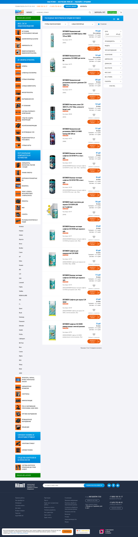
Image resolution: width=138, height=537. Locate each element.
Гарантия (17, 513)
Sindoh (21, 330)
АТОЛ (20, 373)
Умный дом (25, 427)
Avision (21, 235)
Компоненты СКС (27, 45)
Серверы (24, 66)
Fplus (20, 261)
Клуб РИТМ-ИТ (19, 516)
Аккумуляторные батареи (30, 39)
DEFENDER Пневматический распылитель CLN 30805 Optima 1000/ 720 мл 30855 (74, 33)
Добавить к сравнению (94, 44)
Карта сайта (47, 515)
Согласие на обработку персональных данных (71, 508)
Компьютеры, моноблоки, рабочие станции (28, 165)
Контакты (83, 6)
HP (20, 257)
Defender (21, 326)
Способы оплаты (19, 505)
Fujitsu (21, 287)
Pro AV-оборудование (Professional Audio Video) (30, 407)
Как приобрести (19, 500)
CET (20, 274)
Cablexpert (22, 339)
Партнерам (47, 498)
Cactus (21, 351)
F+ (19, 304)
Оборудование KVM (28, 99)
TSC (20, 300)
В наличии (103, 24)
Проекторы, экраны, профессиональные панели (28, 379)
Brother (21, 248)
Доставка (18, 508)
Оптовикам (18, 503)
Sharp (20, 364)
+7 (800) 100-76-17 (116, 497)
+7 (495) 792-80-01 (55, 6)
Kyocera (21, 239)
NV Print (21, 343)
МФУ (23, 208)
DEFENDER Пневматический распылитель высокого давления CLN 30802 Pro (74, 82)
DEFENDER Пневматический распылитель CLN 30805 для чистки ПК (74, 58)
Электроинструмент (28, 443)
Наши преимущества (71, 519)
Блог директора (48, 512)
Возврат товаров (20, 510)
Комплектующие (27, 400)
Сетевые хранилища (28, 79)
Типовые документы (49, 510)
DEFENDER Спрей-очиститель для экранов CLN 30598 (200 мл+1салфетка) (73, 204)
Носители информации (29, 125)
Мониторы (25, 186)
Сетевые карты (26, 145)
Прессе (46, 500)
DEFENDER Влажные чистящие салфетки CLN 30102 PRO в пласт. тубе (73, 180)
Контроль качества (70, 512)
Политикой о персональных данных (19, 533)
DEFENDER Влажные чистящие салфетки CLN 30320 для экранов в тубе (74, 228)
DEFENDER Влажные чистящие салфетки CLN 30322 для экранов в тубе (74, 277)
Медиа (67, 522)
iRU (20, 269)
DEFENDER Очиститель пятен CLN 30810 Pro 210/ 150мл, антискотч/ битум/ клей (73, 106)
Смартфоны (25, 394)
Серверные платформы (29, 73)
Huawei (21, 265)
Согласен (67, 531)
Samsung (21, 317)
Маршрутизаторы (27, 92)
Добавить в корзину (92, 48)
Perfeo (21, 334)
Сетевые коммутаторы (29, 86)
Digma (20, 356)
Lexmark (21, 282)
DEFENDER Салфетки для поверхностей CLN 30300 (71, 252)
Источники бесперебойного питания (30, 32)
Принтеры (25, 201)
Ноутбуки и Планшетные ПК (29, 179)
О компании (68, 498)
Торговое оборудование (29, 414)
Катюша (21, 226)
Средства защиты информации (27, 119)
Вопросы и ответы (49, 507)
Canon (20, 252)
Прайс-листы (48, 517)
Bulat (20, 369)
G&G (20, 278)
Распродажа (112, 12)
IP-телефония (26, 105)
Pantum (21, 231)
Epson (20, 308)
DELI (20, 360)
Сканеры (24, 214)
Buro (20, 347)
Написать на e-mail (92, 500)
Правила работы (19, 498)
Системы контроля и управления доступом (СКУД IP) (29, 467)
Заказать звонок (71, 6)
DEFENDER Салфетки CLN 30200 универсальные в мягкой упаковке (74, 325)
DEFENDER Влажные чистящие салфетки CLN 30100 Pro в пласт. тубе (73, 155)
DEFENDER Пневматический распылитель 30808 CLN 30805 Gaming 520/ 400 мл (72, 131)
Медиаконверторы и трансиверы (28, 139)
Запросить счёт (99, 12)
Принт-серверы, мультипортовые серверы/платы (27, 193)
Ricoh (20, 313)
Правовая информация (71, 500)
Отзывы (67, 517)
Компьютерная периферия (26, 387)
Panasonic (22, 321)
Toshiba (21, 291)
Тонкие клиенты (27, 172)
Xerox (20, 244)
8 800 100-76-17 (42, 6)
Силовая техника (27, 450)
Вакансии (67, 514)
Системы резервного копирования (28, 112)
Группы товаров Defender (53, 24)
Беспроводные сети (28, 132)
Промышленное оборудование (27, 420)
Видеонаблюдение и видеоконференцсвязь (29, 52)
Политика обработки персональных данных (71, 504)
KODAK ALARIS (23, 295)
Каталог (29, 12)
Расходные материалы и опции (29, 221)
